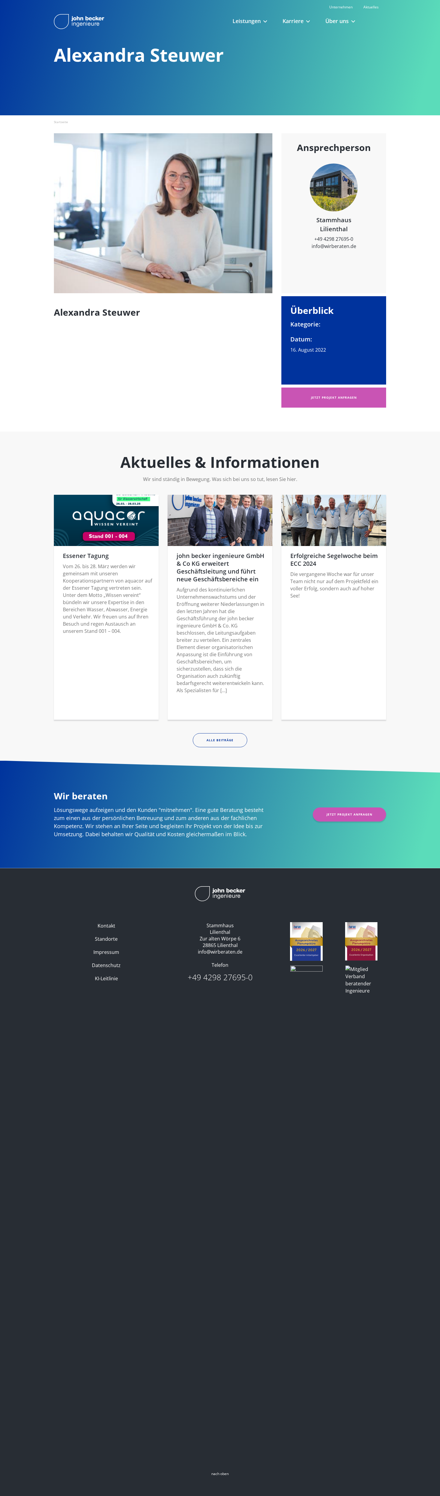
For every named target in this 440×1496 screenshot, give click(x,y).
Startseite (61, 122)
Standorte (106, 939)
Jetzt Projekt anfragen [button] (334, 397)
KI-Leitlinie (106, 978)
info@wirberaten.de (334, 246)
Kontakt (106, 925)
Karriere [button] (293, 21)
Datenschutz (106, 965)
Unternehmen (341, 7)
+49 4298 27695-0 (333, 239)
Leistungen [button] (247, 21)
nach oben (220, 1473)
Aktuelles (371, 7)
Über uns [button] (337, 21)
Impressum (106, 952)
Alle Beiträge (220, 740)
